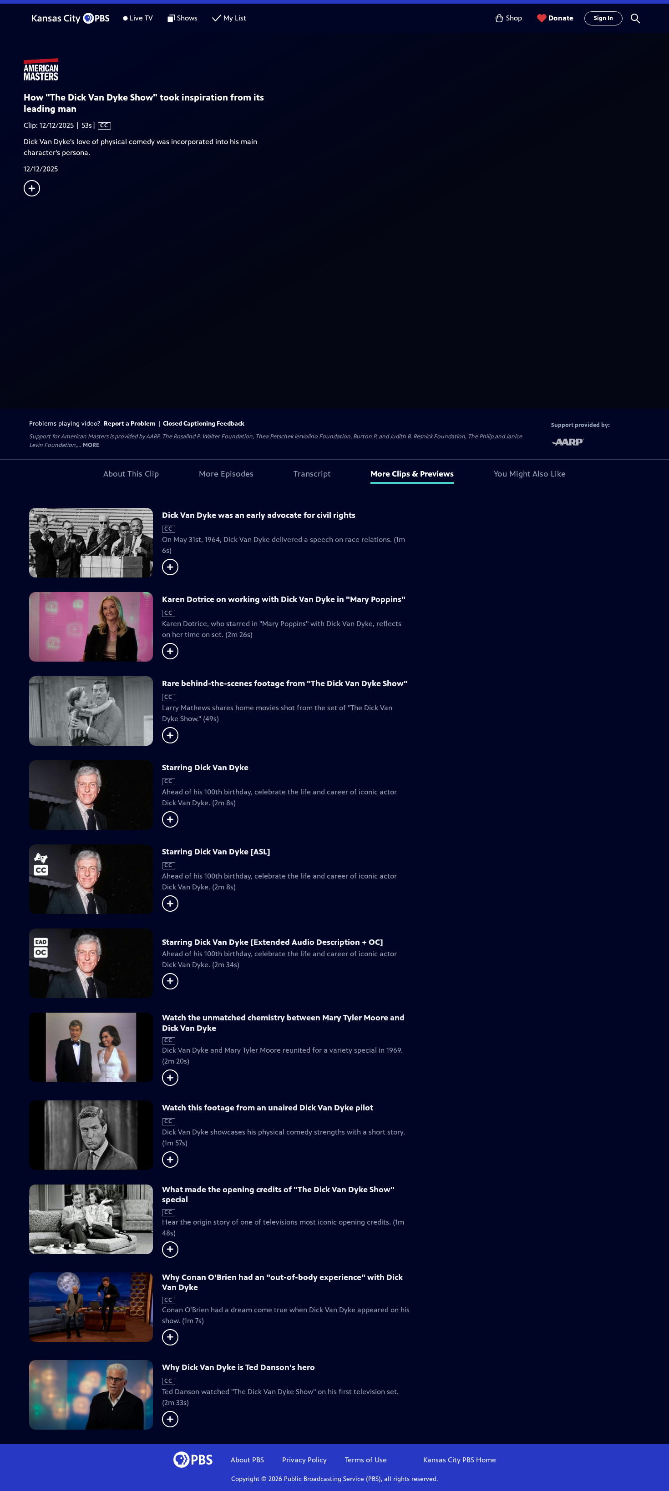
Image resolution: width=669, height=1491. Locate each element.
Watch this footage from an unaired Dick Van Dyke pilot (267, 1108)
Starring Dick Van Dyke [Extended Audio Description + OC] (272, 942)
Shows (187, 18)
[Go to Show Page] (346, 69)
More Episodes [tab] (226, 474)
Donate (560, 18)
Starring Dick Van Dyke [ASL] (216, 852)
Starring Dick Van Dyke (205, 768)
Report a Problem (130, 423)
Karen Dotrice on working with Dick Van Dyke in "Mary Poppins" (283, 599)
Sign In (603, 18)
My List (234, 18)
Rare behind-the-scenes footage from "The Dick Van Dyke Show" (285, 683)
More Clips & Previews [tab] (412, 474)
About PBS (247, 1460)
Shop (514, 18)
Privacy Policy (304, 1460)
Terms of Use (366, 1460)
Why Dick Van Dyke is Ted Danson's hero (238, 1367)
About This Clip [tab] (131, 474)
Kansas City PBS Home (459, 1460)
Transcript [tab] (312, 474)
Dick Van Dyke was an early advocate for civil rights (258, 515)
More (91, 445)
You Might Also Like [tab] (530, 474)
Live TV (141, 18)
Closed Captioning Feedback (203, 423)
